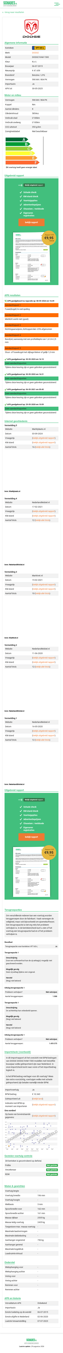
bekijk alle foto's (43, 447)
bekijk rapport (31, 222)
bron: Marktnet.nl (11, 638)
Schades (10, 4)
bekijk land (37, 1099)
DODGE (35, 53)
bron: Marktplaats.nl (12, 491)
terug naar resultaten (14, 12)
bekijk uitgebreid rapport (44, 438)
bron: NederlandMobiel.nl (14, 565)
